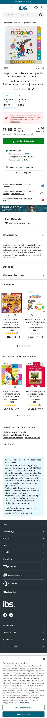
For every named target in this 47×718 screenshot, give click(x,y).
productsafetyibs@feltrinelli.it (18, 513)
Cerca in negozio (23, 173)
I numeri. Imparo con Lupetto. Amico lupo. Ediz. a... (35, 322)
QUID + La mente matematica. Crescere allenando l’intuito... (12, 322)
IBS (12, 134)
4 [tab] (24, 346)
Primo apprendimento (13, 437)
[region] (23, 686)
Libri (5, 432)
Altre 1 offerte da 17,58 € (23, 134)
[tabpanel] (23, 45)
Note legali (8, 444)
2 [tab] (19, 346)
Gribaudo (35, 84)
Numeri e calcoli (32, 437)
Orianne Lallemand (20, 81)
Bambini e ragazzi (17, 432)
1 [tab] (23, 62)
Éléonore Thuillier (11, 84)
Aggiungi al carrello (25, 141)
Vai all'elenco (15, 122)
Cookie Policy (24, 702)
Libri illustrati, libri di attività (15, 435)
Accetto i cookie (23, 714)
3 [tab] (22, 346)
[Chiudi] (44, 659)
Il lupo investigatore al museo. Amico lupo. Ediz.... (35, 394)
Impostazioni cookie (23, 707)
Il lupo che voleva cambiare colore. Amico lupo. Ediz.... (11, 394)
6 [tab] (29, 346)
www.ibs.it (13, 483)
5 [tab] (27, 346)
